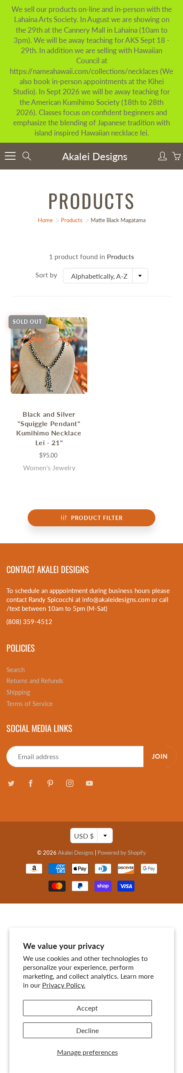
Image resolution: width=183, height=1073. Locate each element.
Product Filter (97, 517)
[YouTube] (89, 783)
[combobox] (105, 275)
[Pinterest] (50, 783)
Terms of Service (29, 703)
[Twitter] (10, 783)
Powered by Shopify (121, 852)
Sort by (46, 275)
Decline (87, 1030)
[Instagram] (69, 783)
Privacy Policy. (64, 985)
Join (160, 756)
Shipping (18, 692)
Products (72, 220)
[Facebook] (30, 783)
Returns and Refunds (34, 680)
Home (45, 220)
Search (15, 669)
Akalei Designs (94, 156)
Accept (87, 1008)
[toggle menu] (10, 156)
